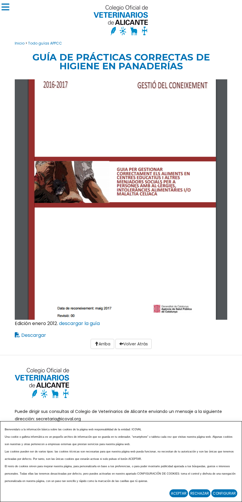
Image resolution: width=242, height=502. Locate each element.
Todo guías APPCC (45, 43)
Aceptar (179, 493)
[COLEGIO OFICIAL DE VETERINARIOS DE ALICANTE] (121, 18)
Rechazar (199, 493)
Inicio (19, 43)
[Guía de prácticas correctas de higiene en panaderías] (121, 199)
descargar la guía (79, 323)
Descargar (33, 335)
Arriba (104, 344)
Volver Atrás (135, 344)
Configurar (224, 493)
